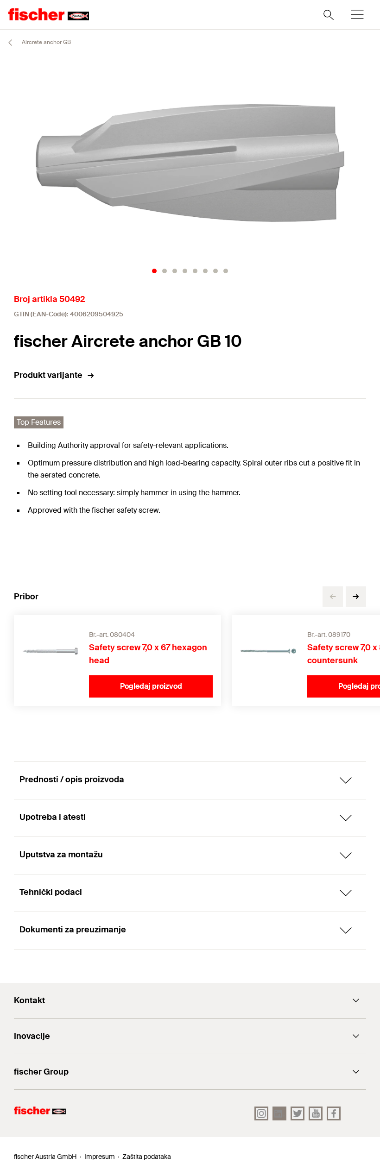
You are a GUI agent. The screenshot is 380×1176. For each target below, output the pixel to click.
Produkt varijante (48, 375)
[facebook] (334, 1113)
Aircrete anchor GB (45, 42)
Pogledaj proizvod (151, 686)
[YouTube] (316, 1113)
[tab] (154, 271)
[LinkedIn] (279, 1113)
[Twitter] (297, 1113)
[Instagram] (261, 1113)
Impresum (99, 1156)
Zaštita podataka (146, 1156)
